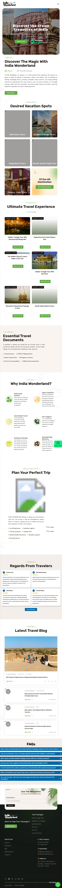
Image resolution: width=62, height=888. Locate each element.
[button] (6, 42)
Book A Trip (21, 41)
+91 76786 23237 (42, 844)
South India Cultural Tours (44, 306)
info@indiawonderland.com (45, 852)
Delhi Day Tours (17, 122)
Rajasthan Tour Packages (38, 821)
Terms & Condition (19, 885)
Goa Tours (35, 827)
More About (11, 93)
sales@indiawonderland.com (45, 854)
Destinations (8, 846)
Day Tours (34, 830)
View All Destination (44, 187)
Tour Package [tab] (32, 212)
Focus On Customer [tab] (26, 71)
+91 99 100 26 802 (43, 842)
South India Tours (36, 824)
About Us (7, 843)
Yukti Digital (52, 882)
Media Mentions (9, 852)
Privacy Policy (8, 885)
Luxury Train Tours (17, 180)
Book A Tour (11, 826)
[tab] (30, 495)
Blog (38, 707)
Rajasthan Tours (17, 151)
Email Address (10, 798)
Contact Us (7, 855)
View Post (9, 681)
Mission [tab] (10, 71)
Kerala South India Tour (44, 151)
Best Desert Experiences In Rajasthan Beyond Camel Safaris (27, 677)
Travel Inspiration (40, 690)
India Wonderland (12, 674)
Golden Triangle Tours (44, 122)
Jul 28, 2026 (21, 674)
